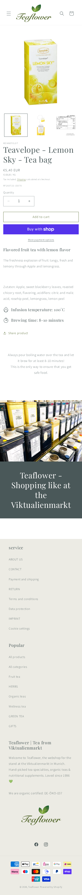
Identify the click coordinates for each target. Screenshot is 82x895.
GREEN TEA (16, 716)
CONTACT (15, 569)
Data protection (19, 609)
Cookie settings (19, 628)
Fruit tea (14, 677)
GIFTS (12, 726)
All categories (18, 667)
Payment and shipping (24, 579)
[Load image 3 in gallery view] (65, 125)
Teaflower (33, 886)
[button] (9, 13)
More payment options (41, 239)
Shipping (21, 179)
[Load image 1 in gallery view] (15, 125)
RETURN (14, 589)
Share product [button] (18, 333)
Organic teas (17, 696)
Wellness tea (17, 706)
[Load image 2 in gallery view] (41, 125)
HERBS (13, 686)
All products (17, 657)
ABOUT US (16, 559)
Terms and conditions (23, 599)
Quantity (8, 192)
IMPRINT (14, 619)
